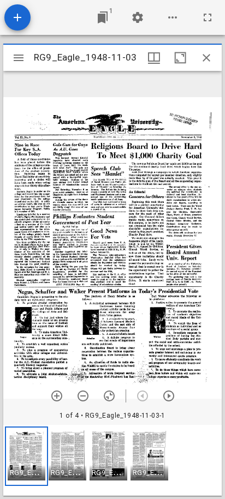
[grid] (112, 460)
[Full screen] (207, 17)
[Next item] (169, 396)
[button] (26, 456)
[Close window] (206, 58)
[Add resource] (17, 17)
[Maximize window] (180, 58)
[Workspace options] (172, 17)
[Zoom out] (83, 396)
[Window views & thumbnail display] (154, 58)
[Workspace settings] (138, 17)
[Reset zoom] (109, 396)
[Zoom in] (57, 396)
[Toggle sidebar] (18, 58)
